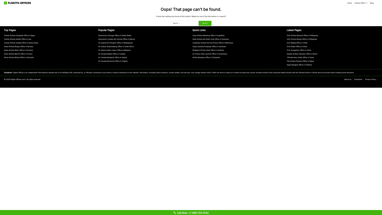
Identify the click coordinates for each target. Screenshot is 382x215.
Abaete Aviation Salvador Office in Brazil (302, 54)
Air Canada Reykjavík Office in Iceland (112, 57)
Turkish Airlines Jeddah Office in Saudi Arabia (21, 43)
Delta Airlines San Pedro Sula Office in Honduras (210, 39)
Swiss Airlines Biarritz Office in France (18, 54)
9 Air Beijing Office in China (297, 43)
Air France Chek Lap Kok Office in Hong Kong (209, 54)
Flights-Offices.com (17, 79)
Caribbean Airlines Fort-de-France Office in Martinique (212, 43)
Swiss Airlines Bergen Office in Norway (18, 46)
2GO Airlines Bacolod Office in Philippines (302, 35)
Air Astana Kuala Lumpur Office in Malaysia (114, 50)
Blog (372, 3)
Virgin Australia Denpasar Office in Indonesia (209, 46)
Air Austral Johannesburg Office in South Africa (116, 46)
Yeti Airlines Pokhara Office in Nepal (300, 61)
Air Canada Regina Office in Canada (111, 54)
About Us (347, 79)
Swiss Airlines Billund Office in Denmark (19, 57)
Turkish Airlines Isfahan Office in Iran (17, 39)
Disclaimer (358, 79)
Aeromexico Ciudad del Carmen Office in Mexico (116, 39)
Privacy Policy (370, 79)
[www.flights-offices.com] (17, 3)
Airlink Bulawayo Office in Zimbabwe (206, 57)
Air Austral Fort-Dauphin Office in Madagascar (115, 43)
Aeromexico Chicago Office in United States (114, 35)
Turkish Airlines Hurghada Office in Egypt (19, 35)
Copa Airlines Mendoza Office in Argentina (208, 35)
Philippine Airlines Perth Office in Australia (208, 50)
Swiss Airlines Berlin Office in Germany (18, 50)
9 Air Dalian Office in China (297, 46)
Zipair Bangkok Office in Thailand (299, 65)
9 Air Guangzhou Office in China (299, 50)
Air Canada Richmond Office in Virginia (113, 61)
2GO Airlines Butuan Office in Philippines (302, 39)
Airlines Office (360, 3)
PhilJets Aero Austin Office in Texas (300, 57)
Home (349, 3)
